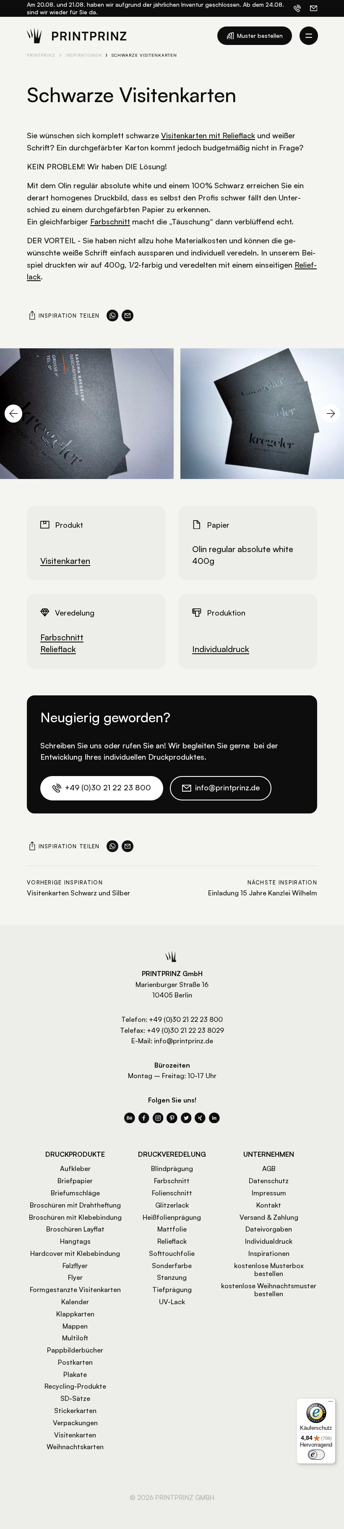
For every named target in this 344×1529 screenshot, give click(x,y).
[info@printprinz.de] (314, 8)
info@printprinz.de (183, 1041)
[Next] (330, 413)
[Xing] (200, 1118)
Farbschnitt (110, 221)
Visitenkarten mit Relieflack (208, 135)
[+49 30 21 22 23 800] (297, 8)
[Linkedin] (214, 1118)
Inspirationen (83, 55)
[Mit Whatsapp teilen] (112, 315)
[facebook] (143, 1118)
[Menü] (331, 1403)
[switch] (316, 1455)
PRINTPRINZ (41, 55)
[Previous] (13, 413)
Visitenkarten (65, 560)
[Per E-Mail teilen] (127, 315)
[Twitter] (186, 1118)
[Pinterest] (172, 1118)
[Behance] (129, 1118)
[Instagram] (158, 1118)
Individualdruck (220, 649)
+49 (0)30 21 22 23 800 (186, 1019)
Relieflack (58, 649)
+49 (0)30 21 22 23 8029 (185, 1030)
